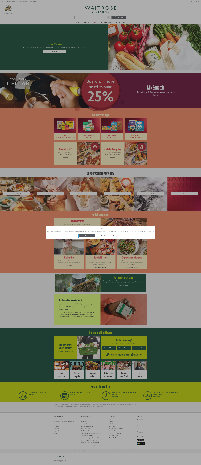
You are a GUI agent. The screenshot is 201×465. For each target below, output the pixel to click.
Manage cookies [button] (117, 235)
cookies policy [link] (143, 231)
